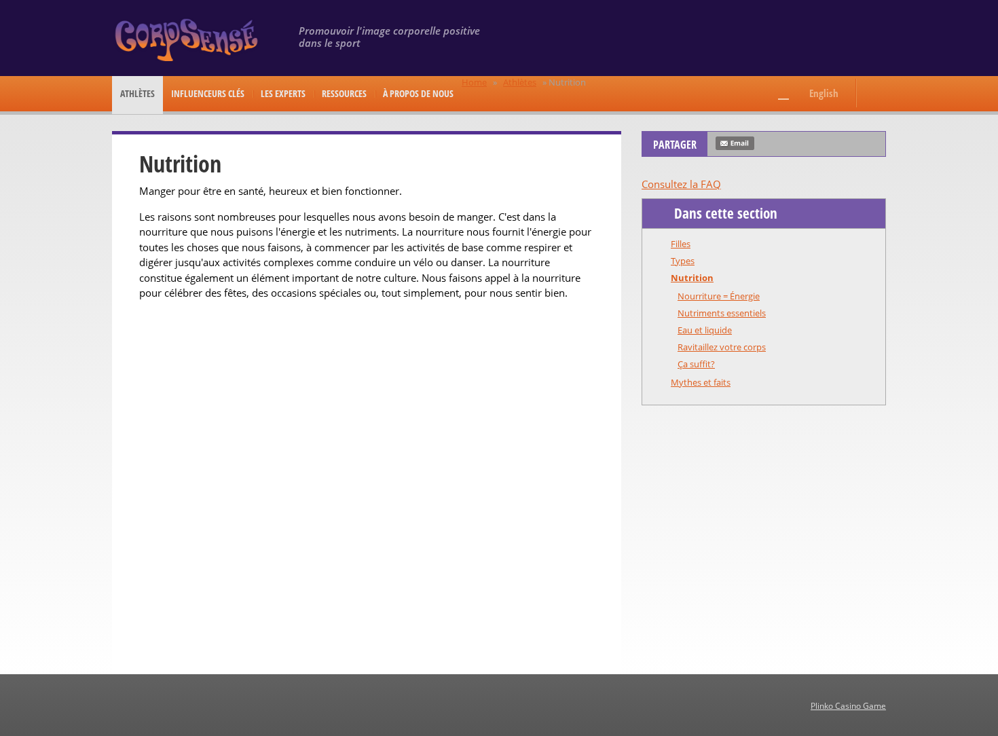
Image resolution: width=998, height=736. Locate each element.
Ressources (344, 93)
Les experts (283, 93)
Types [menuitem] (683, 261)
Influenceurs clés (207, 93)
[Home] (188, 39)
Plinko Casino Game (848, 706)
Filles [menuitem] (680, 244)
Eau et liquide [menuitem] (705, 330)
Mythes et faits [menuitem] (701, 382)
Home (474, 82)
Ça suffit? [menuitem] (696, 364)
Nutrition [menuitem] (692, 278)
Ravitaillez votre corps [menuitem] (722, 347)
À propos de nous (418, 93)
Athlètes (137, 93)
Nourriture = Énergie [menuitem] (719, 296)
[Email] (735, 143)
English (823, 93)
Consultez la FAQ (681, 184)
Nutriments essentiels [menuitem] (722, 313)
